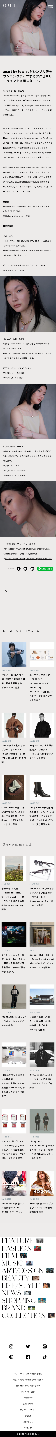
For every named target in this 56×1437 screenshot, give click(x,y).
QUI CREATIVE (28, 1404)
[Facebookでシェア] (19, 568)
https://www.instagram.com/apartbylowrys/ (28, 558)
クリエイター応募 (28, 1392)
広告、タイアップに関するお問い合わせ (28, 1380)
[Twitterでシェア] (25, 568)
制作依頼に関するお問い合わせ (28, 1386)
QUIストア (28, 1428)
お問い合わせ (28, 1422)
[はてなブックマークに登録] (32, 568)
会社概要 (28, 1416)
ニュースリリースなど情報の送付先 (28, 1374)
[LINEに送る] (45, 568)
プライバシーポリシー (28, 1410)
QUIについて (28, 1398)
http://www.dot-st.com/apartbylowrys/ (29, 548)
